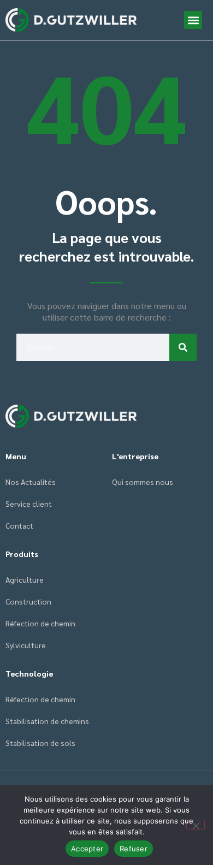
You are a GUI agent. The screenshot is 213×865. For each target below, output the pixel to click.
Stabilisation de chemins (47, 721)
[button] (193, 20)
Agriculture (24, 579)
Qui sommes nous (142, 482)
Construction (28, 601)
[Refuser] (195, 825)
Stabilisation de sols (40, 743)
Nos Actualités (30, 482)
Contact (19, 525)
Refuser (133, 848)
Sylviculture (25, 645)
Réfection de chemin (40, 623)
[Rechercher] (183, 347)
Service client (28, 503)
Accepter (87, 848)
